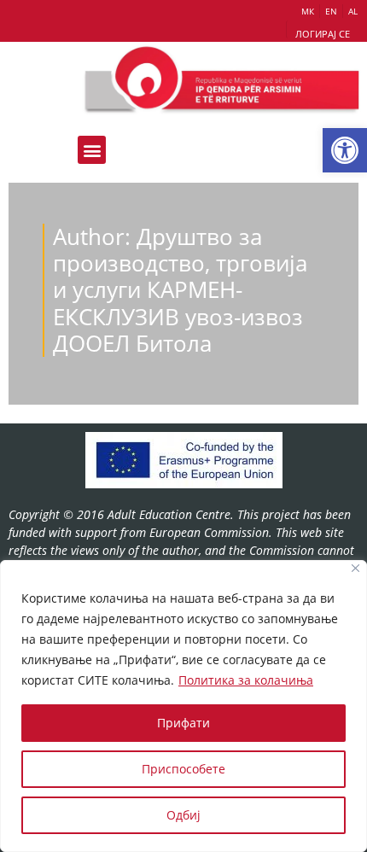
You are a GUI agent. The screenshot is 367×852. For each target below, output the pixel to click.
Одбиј (183, 815)
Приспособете (183, 769)
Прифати (183, 723)
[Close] (355, 568)
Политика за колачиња (245, 680)
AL (353, 11)
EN (331, 11)
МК (307, 11)
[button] (345, 150)
